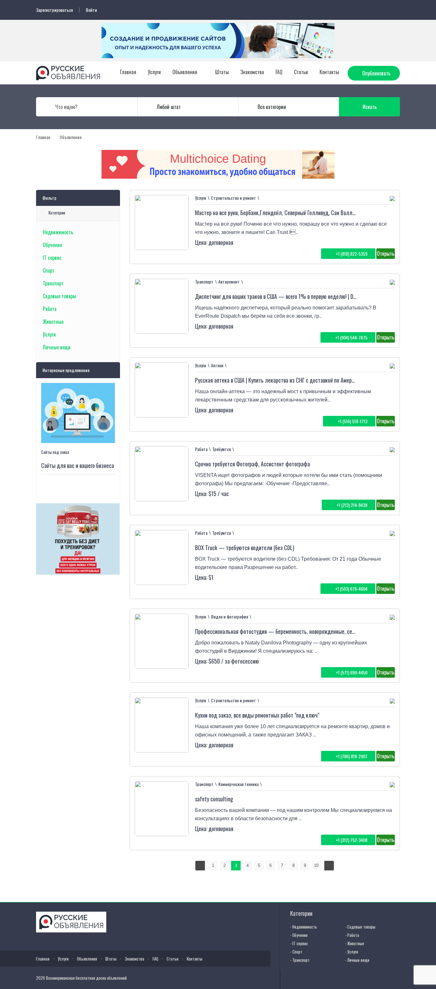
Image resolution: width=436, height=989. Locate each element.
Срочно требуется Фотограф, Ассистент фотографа (252, 464)
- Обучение (299, 935)
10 (316, 865)
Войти (91, 9)
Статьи (301, 72)
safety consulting (214, 799)
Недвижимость (58, 232)
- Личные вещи (357, 959)
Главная (128, 72)
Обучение (52, 245)
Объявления (184, 72)
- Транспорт (300, 959)
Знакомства (252, 72)
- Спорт (296, 951)
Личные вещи (57, 347)
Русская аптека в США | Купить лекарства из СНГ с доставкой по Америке (277, 380)
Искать (370, 107)
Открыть (385, 253)
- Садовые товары (360, 926)
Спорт (49, 270)
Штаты (222, 72)
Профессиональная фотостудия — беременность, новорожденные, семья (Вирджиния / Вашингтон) (306, 631)
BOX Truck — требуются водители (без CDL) (244, 547)
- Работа (352, 935)
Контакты (329, 72)
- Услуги (351, 951)
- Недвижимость (303, 926)
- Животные (354, 943)
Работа (49, 309)
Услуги (154, 72)
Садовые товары (59, 296)
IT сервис (52, 257)
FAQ (278, 72)
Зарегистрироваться (54, 9)
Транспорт (53, 283)
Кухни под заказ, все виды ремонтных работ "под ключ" (257, 715)
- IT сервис (299, 943)
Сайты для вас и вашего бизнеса (77, 465)
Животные (53, 321)
